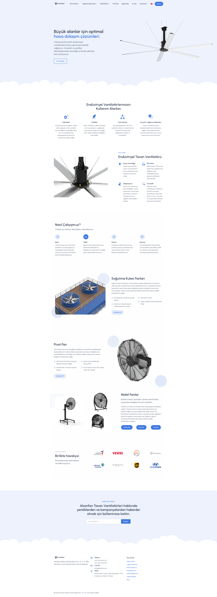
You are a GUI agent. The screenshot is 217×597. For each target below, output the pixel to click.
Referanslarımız (132, 567)
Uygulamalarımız (132, 564)
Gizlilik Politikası (131, 576)
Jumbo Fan (126, 427)
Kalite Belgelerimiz (132, 573)
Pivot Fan (116, 4)
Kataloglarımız (131, 570)
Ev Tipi (134, 4)
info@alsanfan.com (100, 568)
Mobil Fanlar (104, 4)
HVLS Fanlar (74, 4)
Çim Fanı (156, 427)
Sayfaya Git (117, 312)
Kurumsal (143, 4)
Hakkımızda (130, 561)
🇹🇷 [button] (151, 4)
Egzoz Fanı (125, 4)
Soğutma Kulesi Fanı (89, 4)
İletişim (159, 4)
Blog (128, 579)
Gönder (125, 521)
